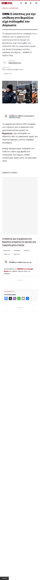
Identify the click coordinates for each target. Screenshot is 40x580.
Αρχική (5, 8)
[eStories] (30, 3)
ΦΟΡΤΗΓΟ (16, 254)
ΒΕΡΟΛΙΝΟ (7, 250)
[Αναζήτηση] (21, 3)
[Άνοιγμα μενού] (36, 3)
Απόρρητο (4, 578)
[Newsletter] (26, 3)
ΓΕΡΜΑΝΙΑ (17, 250)
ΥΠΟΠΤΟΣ (7, 254)
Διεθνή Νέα (13, 8)
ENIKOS (7, 3)
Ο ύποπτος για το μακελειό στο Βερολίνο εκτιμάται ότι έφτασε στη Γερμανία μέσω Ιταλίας (19, 242)
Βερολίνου (7, 133)
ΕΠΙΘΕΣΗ (26, 250)
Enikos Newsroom (15, 63)
